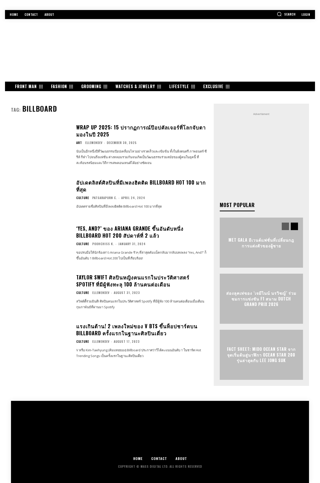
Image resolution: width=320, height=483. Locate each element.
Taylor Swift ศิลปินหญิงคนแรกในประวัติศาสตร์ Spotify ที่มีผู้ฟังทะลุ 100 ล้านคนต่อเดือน (133, 280)
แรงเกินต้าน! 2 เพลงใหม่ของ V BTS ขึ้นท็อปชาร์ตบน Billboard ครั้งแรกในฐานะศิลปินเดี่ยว (137, 329)
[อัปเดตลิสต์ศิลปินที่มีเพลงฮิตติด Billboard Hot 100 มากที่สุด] (40, 194)
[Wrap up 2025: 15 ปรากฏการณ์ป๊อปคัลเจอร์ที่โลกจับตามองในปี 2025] (40, 144)
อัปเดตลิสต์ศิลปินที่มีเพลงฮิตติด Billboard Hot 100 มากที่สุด (141, 186)
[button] (286, 14)
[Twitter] (160, 448)
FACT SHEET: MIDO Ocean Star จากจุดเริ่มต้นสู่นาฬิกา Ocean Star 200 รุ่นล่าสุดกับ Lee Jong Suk (261, 355)
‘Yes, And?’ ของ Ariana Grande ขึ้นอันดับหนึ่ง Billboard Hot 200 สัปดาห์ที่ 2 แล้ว (130, 232)
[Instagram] (146, 448)
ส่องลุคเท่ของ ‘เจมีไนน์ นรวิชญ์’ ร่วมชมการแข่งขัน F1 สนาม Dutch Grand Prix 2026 (261, 298)
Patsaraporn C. (104, 198)
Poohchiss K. (103, 244)
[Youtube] (174, 448)
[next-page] (294, 226)
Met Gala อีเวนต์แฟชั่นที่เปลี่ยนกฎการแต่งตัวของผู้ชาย (261, 242)
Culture (82, 197)
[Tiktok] (187, 448)
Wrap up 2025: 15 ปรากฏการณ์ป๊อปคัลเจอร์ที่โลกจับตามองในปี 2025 (141, 130)
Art (79, 142)
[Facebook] (132, 448)
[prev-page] (285, 226)
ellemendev (93, 142)
